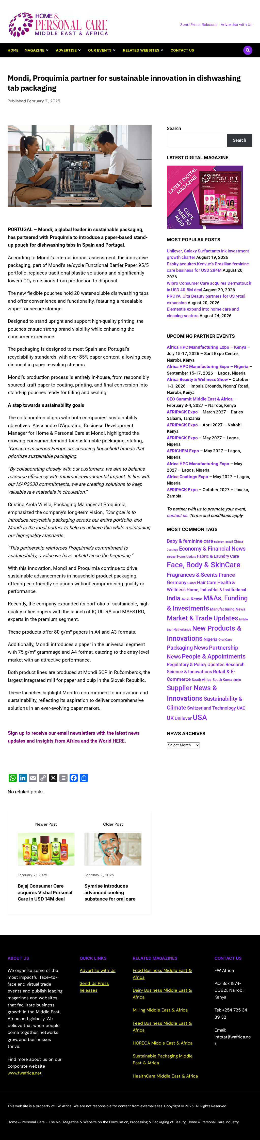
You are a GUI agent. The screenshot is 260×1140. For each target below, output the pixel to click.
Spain (237, 680)
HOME (13, 50)
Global (191, 583)
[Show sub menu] (47, 50)
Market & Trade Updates (202, 618)
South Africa (202, 680)
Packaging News (187, 647)
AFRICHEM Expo (183, 450)
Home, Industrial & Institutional (216, 589)
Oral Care (225, 639)
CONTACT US (182, 50)
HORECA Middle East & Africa (162, 1043)
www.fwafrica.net (25, 1073)
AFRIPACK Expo (182, 411)
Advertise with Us (236, 24)
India (173, 598)
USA (200, 717)
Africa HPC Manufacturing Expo (198, 463)
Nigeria (210, 639)
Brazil (229, 541)
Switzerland (199, 708)
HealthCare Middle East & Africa (165, 1076)
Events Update (186, 556)
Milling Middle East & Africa (160, 1010)
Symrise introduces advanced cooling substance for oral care (110, 892)
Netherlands (182, 629)
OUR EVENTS (99, 50)
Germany (176, 582)
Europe (171, 556)
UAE (241, 708)
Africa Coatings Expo (187, 476)
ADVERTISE (66, 50)
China (238, 541)
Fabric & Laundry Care (218, 556)
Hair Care (206, 582)
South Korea (222, 680)
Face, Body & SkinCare (203, 564)
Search (174, 128)
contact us (177, 515)
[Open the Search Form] (247, 50)
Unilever (183, 718)
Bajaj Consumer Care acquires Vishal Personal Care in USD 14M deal (45, 892)
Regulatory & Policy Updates (195, 664)
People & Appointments (214, 656)
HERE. (119, 741)
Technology (224, 708)
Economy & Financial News (212, 548)
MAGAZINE (34, 50)
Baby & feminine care (190, 541)
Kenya (196, 598)
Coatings (172, 549)
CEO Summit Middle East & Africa (200, 399)
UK (170, 718)
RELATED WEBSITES (141, 50)
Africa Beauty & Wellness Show (197, 379)
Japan (185, 599)
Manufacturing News (227, 609)
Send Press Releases (199, 24)
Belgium (219, 541)
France (227, 575)
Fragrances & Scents (192, 574)
